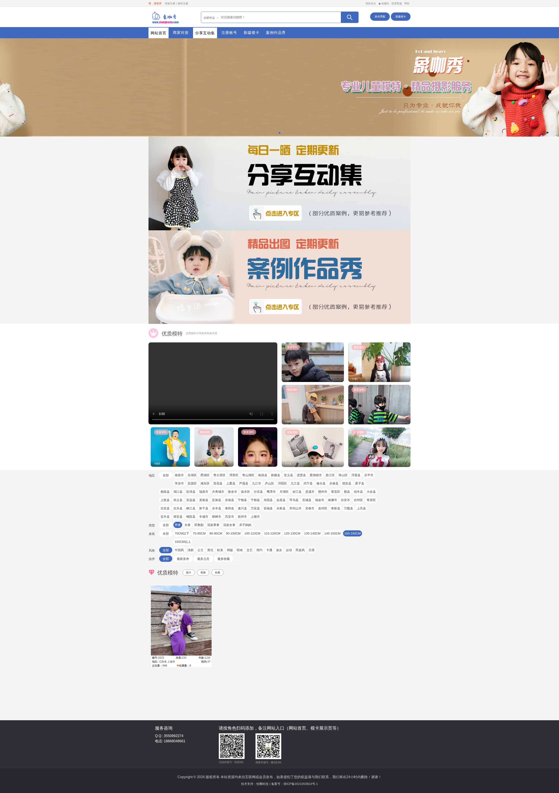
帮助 (406, 3)
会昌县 (281, 500)
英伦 (210, 550)
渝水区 (245, 491)
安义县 (288, 475)
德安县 (346, 483)
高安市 (229, 516)
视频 (203, 572)
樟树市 (216, 516)
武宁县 (308, 483)
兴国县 (268, 500)
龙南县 (203, 500)
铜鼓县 (190, 516)
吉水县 (178, 508)
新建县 (275, 475)
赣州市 (322, 491)
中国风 (179, 550)
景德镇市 (316, 475)
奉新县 (335, 508)
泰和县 (229, 508)
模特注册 (183, 3)
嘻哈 (240, 550)
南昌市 (179, 475)
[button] (5, 87)
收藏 (217, 572)
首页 (164, 17)
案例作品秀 (276, 33)
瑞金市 (319, 500)
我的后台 (371, 3)
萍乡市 (179, 483)
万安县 (255, 508)
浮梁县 (356, 475)
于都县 (255, 500)
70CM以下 (182, 533)
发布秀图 (380, 16)
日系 (312, 550)
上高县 (361, 508)
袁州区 (322, 508)
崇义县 (178, 500)
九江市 (256, 483)
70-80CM (199, 533)
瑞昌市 (203, 491)
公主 (200, 550)
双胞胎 (199, 525)
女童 (188, 525)
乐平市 (368, 475)
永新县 (281, 508)
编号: (155, 657)
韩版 (230, 550)
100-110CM (252, 533)
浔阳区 (282, 483)
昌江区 (330, 475)
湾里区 (233, 475)
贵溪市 (309, 491)
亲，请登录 (155, 3)
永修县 (333, 483)
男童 (178, 525)
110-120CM (272, 533)
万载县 (348, 508)
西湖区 (205, 475)
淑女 (279, 550)
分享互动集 (205, 33)
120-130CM (292, 533)
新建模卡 (400, 16)
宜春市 (309, 508)
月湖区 (284, 491)
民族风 (300, 550)
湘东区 (205, 483)
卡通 (269, 550)
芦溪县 (243, 483)
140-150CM (332, 533)
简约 (259, 550)
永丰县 (216, 508)
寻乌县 (293, 500)
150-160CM (352, 533)
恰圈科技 (262, 784)
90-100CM (233, 533)
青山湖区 (248, 475)
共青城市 (218, 491)
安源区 (192, 483)
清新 (191, 550)
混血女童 (229, 525)
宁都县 (242, 500)
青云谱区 (219, 475)
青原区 (371, 500)
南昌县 (262, 475)
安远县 (190, 500)
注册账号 (229, 33)
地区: (155, 661)
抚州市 (242, 516)
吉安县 (165, 508)
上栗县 (230, 483)
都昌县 (165, 491)
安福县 (268, 508)
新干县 (203, 508)
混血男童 (213, 525)
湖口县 (178, 491)
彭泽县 (190, 491)
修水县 (321, 483)
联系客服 (397, 3)
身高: (179, 657)
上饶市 (255, 516)
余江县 (297, 491)
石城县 (306, 500)
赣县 (347, 491)
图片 (188, 572)
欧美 (220, 550)
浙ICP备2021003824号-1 (300, 784)
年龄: (202, 657)
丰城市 (203, 516)
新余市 (232, 491)
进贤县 (301, 475)
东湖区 (192, 475)
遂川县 (242, 508)
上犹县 (165, 500)
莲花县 (218, 483)
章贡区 (335, 491)
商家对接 (181, 33)
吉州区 (358, 500)
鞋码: (204, 661)
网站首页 (158, 33)
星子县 (359, 483)
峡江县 (190, 508)
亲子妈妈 (245, 525)
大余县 (371, 491)
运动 (289, 550)
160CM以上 (183, 541)
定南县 (216, 500)
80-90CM (215, 533)
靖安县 (178, 516)
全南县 (229, 500)
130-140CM (312, 533)
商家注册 (170, 3)
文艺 (250, 550)
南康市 (332, 500)
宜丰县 (165, 516)
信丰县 (358, 491)
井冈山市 (295, 508)
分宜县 (258, 491)
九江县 (295, 483)
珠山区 (343, 475)
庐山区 (269, 483)
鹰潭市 (271, 491)
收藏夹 (385, 3)
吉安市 (345, 500)
